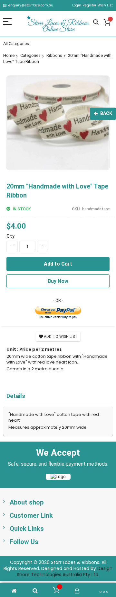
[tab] (58, 396)
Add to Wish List (61, 336)
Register (89, 5)
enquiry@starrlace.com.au (30, 5)
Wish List (105, 5)
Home (9, 55)
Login (76, 5)
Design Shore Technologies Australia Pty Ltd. (64, 571)
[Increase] (42, 246)
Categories (30, 55)
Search (96, 22)
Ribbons (54, 55)
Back (106, 113)
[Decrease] (12, 246)
